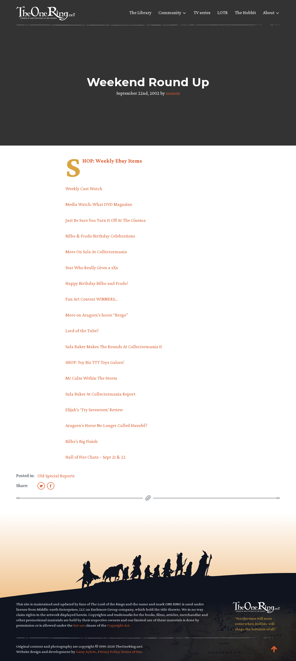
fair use (79, 625)
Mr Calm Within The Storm (91, 378)
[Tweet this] (41, 485)
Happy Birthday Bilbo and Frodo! (96, 283)
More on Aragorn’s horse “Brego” (96, 314)
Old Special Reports (56, 475)
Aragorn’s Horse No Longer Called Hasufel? (106, 425)
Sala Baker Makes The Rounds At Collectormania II (113, 346)
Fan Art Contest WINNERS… (91, 299)
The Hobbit (245, 12)
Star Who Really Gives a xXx (91, 267)
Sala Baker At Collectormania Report (100, 393)
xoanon (173, 93)
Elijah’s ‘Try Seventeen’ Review (94, 409)
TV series (202, 12)
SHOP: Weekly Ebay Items (112, 161)
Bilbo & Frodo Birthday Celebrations (100, 235)
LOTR (222, 12)
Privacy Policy (109, 651)
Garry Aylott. (86, 651)
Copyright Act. (118, 625)
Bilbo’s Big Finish (81, 441)
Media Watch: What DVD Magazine (98, 204)
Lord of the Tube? (82, 330)
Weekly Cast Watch (83, 188)
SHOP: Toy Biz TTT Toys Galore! (94, 362)
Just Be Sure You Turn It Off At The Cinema (105, 220)
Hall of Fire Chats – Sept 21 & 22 (95, 457)
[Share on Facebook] (50, 485)
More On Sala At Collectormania (96, 251)
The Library (140, 12)
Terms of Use (131, 651)
